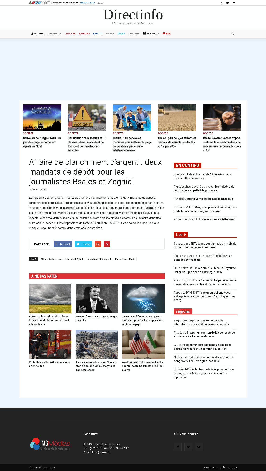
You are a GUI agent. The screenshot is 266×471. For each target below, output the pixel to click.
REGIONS (84, 33)
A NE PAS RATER (44, 276)
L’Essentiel (55, 33)
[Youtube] (234, 2)
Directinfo (87, 2)
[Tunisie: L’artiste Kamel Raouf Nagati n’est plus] (97, 298)
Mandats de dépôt (125, 258)
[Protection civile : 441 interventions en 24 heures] (50, 344)
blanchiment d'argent (99, 258)
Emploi (97, 33)
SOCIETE (71, 33)
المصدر (100, 2)
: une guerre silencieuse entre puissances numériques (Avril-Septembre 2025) (204, 296)
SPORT (121, 33)
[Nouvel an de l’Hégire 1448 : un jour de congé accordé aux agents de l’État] (43, 117)
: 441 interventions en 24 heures (204, 219)
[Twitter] (228, 2)
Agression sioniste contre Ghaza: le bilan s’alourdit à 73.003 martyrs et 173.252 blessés (96, 366)
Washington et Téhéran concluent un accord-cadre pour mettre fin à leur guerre (143, 366)
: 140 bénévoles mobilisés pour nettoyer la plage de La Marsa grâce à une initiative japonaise (204, 373)
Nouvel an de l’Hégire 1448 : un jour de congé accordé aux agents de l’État (42, 142)
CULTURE (134, 33)
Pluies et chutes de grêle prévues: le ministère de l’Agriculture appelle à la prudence (49, 320)
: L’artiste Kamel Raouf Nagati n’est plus (203, 198)
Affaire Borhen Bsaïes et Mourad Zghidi (62, 258)
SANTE (110, 33)
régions (183, 311)
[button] (232, 33)
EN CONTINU (187, 165)
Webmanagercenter (65, 2)
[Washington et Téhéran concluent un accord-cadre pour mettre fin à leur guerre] (143, 344)
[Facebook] (221, 2)
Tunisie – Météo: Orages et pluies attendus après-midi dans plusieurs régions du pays (142, 320)
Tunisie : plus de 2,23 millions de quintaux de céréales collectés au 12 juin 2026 (177, 142)
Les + (181, 234)
